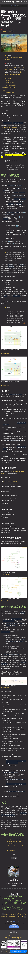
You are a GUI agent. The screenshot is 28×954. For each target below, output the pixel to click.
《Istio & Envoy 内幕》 (11, 68)
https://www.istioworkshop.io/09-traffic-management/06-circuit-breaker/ (16, 841)
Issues (13, 921)
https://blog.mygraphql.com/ (7, 951)
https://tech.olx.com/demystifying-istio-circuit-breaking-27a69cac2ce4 (16, 848)
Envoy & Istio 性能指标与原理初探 (11, 901)
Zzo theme (19, 952)
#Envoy (7, 31)
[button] (26, 2)
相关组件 (8, 80)
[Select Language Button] (2, 952)
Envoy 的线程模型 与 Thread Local (12, 907)
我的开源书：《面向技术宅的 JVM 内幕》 (14, 937)
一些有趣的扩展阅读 (8, 92)
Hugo (12, 952)
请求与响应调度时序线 (9, 87)
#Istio (4, 31)
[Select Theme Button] (21, 2)
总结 (4, 90)
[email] (13, 886)
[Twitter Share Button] (15, 858)
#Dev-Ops (11, 31)
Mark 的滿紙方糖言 (6, 6)
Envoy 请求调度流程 (11, 85)
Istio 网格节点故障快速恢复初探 (9, 127)
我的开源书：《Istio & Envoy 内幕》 (14, 935)
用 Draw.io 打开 (5, 353)
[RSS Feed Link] (17, 933)
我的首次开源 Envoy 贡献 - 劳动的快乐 (12, 909)
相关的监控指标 (10, 82)
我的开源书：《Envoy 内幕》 (14, 938)
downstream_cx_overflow (10, 481)
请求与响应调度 (7, 78)
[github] (15, 886)
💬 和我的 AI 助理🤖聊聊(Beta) (18, 951)
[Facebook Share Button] (12, 858)
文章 (14, 6)
